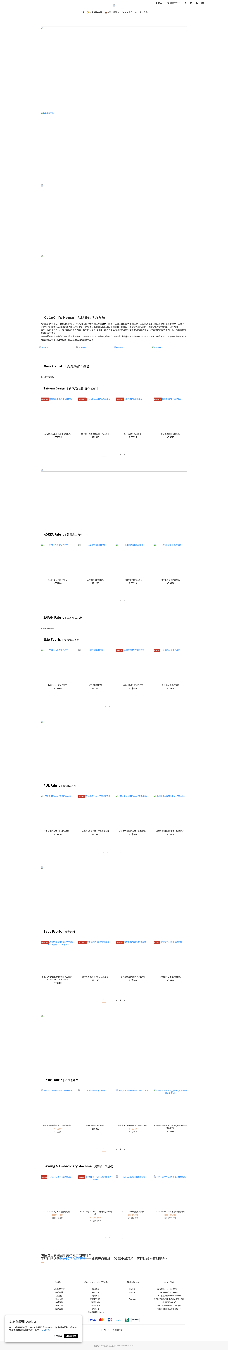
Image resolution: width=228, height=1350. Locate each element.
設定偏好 (58, 1336)
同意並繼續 (71, 1336)
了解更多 (45, 1330)
